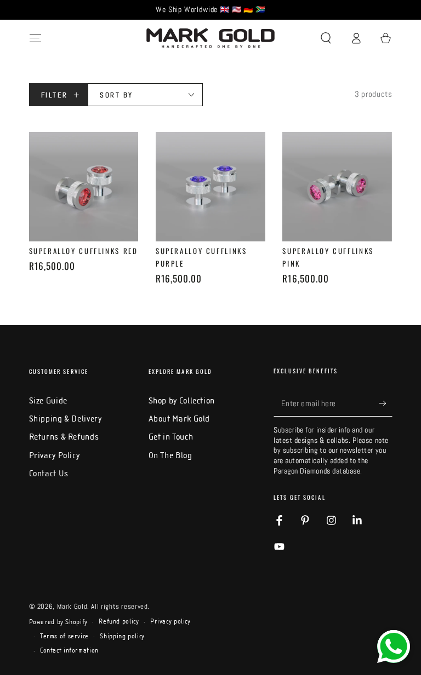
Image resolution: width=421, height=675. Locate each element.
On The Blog (170, 455)
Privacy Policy (54, 455)
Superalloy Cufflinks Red (83, 250)
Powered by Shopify (58, 622)
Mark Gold (72, 606)
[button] (326, 38)
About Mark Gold (179, 418)
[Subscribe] (385, 403)
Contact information (69, 650)
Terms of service (64, 636)
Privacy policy (170, 621)
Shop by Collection (182, 400)
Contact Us (49, 473)
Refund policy (119, 621)
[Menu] (35, 38)
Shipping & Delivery (65, 418)
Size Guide (48, 400)
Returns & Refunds (64, 436)
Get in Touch (171, 436)
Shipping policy (122, 636)
